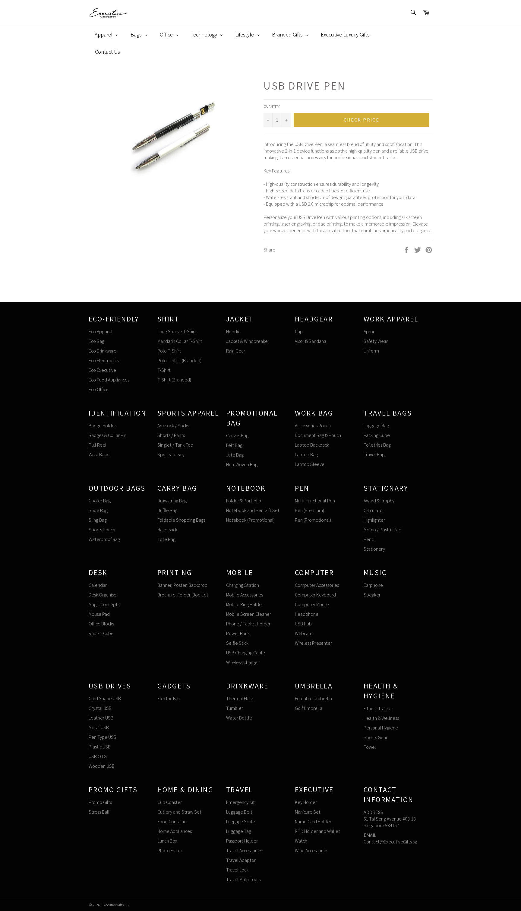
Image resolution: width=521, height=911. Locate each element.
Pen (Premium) (309, 510)
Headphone (306, 614)
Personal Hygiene (381, 728)
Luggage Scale (240, 821)
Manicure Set (307, 812)
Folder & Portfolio (243, 501)
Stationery (374, 549)
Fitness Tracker (378, 708)
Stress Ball (99, 812)
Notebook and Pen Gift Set (252, 510)
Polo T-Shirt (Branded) (179, 360)
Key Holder (306, 802)
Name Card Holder (313, 821)
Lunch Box (167, 841)
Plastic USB (100, 747)
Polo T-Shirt (169, 351)
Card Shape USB (105, 698)
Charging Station (242, 585)
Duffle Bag (167, 510)
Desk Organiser (103, 595)
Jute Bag (235, 455)
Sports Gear (375, 737)
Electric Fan (168, 698)
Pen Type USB (102, 737)
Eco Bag (96, 341)
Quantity (271, 106)
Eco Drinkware (102, 351)
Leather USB (101, 718)
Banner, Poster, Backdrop (182, 585)
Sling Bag (98, 520)
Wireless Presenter (313, 643)
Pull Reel (97, 445)
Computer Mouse (312, 604)
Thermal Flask (240, 698)
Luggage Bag (376, 425)
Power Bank (238, 633)
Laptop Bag (306, 454)
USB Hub (303, 624)
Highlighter (374, 520)
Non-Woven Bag (241, 464)
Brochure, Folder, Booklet (182, 595)
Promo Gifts (100, 802)
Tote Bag (166, 539)
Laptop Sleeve (309, 464)
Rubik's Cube (101, 633)
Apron (369, 331)
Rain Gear (235, 351)
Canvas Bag (237, 435)
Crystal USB (100, 708)
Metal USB (99, 727)
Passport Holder (242, 841)
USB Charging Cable (245, 653)
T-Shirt (164, 370)
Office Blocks (101, 624)
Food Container (172, 821)
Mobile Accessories (244, 595)
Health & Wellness (381, 718)
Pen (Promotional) (313, 520)
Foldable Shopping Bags (181, 520)
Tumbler (234, 708)
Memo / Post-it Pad (382, 530)
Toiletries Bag (377, 445)
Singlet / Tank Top (175, 445)
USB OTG (98, 756)
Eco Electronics (103, 360)
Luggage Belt (239, 812)
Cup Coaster (169, 802)
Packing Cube (377, 435)
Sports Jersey (171, 454)
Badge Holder (102, 425)
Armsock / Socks (173, 425)
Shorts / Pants (171, 435)
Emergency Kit (240, 802)
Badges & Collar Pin (108, 435)
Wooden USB (102, 766)
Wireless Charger (242, 662)
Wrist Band (99, 454)
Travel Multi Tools (243, 879)
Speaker (372, 595)
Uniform (371, 351)
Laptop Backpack (312, 445)
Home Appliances (174, 831)
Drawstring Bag (172, 501)
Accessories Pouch (313, 425)
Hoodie (233, 331)
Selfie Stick (237, 643)
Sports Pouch (102, 530)
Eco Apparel (100, 331)
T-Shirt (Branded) (174, 380)
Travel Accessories (244, 850)
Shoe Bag (98, 510)
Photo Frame (170, 850)
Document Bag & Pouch (318, 435)
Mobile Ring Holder (244, 604)
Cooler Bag (100, 501)
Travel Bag (374, 454)
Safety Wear (376, 341)
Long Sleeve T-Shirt (176, 331)
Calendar (98, 585)
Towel (370, 747)
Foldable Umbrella (313, 698)
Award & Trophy (379, 501)
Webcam (303, 633)
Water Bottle (239, 718)
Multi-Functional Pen (315, 501)
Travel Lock (237, 870)
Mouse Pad (99, 614)
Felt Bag (234, 445)
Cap (299, 331)
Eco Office (99, 389)
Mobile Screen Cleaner (248, 614)
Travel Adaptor (241, 860)
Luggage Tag (238, 831)
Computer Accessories (317, 585)
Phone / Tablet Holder (248, 624)
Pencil (370, 539)
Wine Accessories (311, 850)
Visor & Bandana (310, 341)
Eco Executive (102, 370)
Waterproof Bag (104, 539)
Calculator (374, 510)
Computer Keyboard (315, 595)
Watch (301, 841)
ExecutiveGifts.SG (115, 904)
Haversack (167, 530)
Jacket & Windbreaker (247, 341)
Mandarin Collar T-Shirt (179, 341)
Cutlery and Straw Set (179, 812)
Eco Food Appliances (109, 380)
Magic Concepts (104, 604)
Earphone (373, 585)
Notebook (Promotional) (250, 520)
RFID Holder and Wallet (317, 831)
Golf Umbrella (308, 708)
